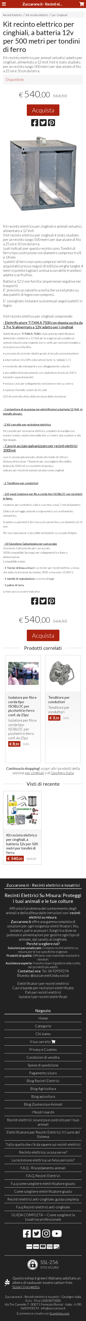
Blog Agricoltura (43, 1088)
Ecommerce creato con (43, 1313)
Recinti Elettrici (12, 15)
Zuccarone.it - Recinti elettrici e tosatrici (53, 4)
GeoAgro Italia (62, 773)
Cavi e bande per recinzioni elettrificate (43, 988)
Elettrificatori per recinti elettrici (43, 983)
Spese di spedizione (43, 1065)
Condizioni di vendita (43, 1057)
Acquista (43, 110)
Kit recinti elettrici (37, 15)
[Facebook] (27, 1235)
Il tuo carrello (40, 1041)
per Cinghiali (59, 15)
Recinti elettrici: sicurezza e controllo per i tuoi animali (43, 1122)
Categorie (43, 1026)
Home (43, 1018)
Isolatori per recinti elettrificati (43, 996)
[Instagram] (46, 1235)
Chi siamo (43, 1034)
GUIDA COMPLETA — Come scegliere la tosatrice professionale (43, 1217)
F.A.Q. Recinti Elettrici (43, 1175)
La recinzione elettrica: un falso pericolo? (43, 1160)
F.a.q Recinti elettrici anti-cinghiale (43, 1207)
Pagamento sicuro (43, 1073)
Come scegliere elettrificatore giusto (43, 1191)
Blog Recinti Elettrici (43, 1081)
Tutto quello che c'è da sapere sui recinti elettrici (43, 1144)
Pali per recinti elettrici (43, 992)
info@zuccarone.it (53, 1308)
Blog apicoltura (43, 1096)
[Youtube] (57, 1235)
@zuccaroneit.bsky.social (50, 975)
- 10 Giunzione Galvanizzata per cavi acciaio (30, 543)
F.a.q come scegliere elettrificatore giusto (43, 1183)
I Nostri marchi (43, 1112)
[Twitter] (36, 1235)
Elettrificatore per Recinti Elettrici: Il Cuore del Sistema (43, 1134)
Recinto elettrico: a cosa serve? (43, 1152)
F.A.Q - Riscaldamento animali (43, 1168)
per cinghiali (34, 773)
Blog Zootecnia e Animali (43, 1104)
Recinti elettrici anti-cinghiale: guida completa (43, 1199)
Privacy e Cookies (43, 1049)
